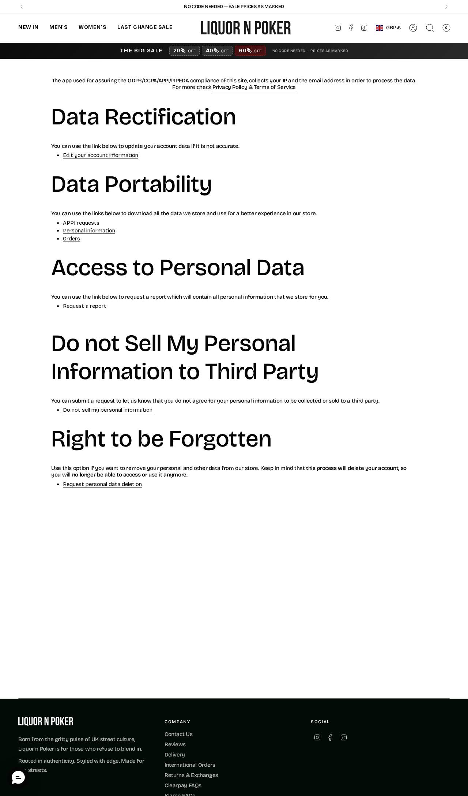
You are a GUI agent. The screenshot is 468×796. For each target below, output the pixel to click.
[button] (28, 28)
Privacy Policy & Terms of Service (254, 87)
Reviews (175, 744)
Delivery (175, 754)
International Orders (190, 765)
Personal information (89, 231)
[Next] (446, 6)
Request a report (84, 306)
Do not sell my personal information (107, 410)
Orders (71, 239)
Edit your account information (100, 155)
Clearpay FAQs (183, 785)
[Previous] (21, 6)
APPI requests (81, 223)
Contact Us (178, 734)
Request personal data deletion (102, 484)
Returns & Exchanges (191, 775)
